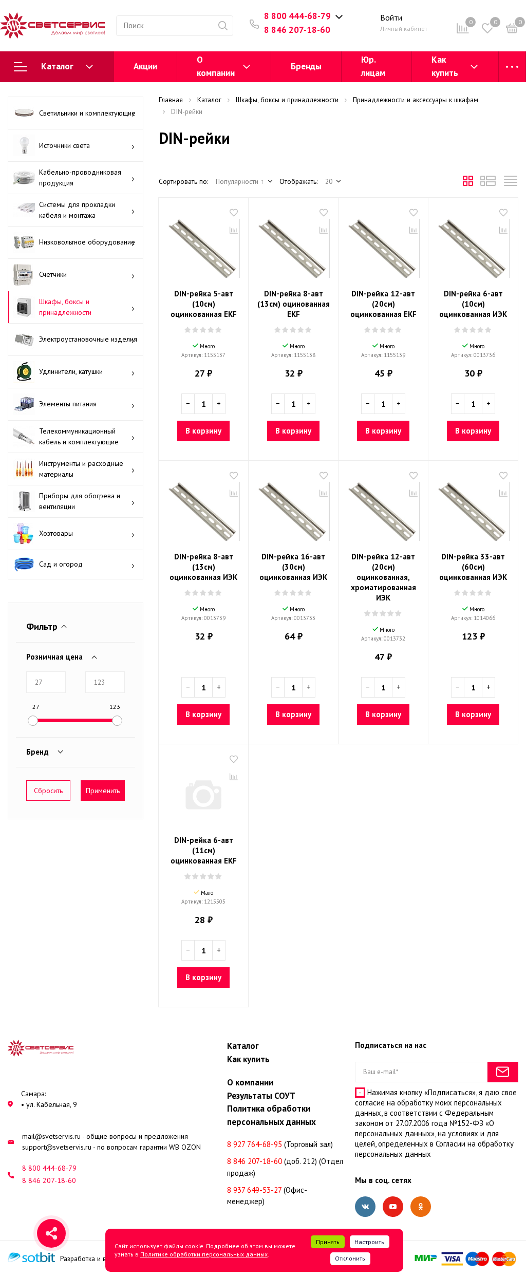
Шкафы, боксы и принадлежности (65, 307)
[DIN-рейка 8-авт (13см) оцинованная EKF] (293, 244)
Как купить (444, 66)
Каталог (57, 66)
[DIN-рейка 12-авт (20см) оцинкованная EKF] (383, 244)
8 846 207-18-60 (297, 29)
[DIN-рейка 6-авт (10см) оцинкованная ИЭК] (473, 244)
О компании (216, 66)
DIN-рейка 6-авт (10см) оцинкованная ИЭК (473, 304)
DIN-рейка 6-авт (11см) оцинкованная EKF (204, 850)
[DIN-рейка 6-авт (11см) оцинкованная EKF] (203, 791)
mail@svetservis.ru (51, 1136)
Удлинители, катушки (71, 371)
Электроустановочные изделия (88, 339)
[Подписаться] (502, 1072)
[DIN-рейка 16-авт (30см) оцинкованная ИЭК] (293, 507)
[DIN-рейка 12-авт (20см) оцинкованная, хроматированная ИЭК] (383, 507)
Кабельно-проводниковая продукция (80, 177)
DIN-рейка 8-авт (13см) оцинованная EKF (293, 304)
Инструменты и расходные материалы (81, 469)
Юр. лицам (373, 66)
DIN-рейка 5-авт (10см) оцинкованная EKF (204, 304)
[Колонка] (510, 183)
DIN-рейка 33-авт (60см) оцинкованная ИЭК (473, 567)
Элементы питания (68, 403)
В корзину (203, 431)
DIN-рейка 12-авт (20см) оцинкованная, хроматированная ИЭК (383, 577)
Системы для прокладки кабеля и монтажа (77, 210)
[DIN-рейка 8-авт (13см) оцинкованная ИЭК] (203, 507)
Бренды (306, 66)
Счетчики (53, 274)
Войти (391, 17)
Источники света (64, 145)
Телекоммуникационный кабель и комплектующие (79, 436)
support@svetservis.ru (56, 1147)
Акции (145, 66)
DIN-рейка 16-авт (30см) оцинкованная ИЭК (293, 567)
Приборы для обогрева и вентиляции (79, 501)
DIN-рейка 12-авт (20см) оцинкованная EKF (383, 304)
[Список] (488, 183)
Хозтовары (56, 533)
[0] (512, 30)
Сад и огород (61, 564)
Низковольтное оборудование (87, 242)
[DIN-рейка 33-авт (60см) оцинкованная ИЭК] (473, 507)
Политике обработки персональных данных (204, 1254)
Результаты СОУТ (261, 1095)
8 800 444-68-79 (297, 16)
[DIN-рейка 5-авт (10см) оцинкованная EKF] (203, 244)
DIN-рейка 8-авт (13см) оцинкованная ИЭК (203, 567)
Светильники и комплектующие (87, 113)
